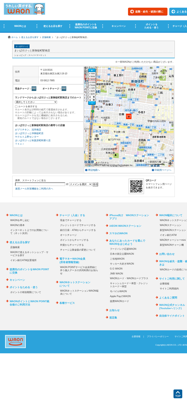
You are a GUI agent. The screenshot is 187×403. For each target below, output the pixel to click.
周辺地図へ (94, 170)
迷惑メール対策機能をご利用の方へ (34, 188)
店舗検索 (46, 37)
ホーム (14, 37)
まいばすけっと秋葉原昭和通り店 (33, 140)
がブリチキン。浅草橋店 (28, 129)
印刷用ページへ (163, 170)
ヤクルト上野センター (27, 136)
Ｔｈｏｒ (19, 143)
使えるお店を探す (30, 37)
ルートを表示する (27, 106)
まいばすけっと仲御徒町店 (29, 133)
